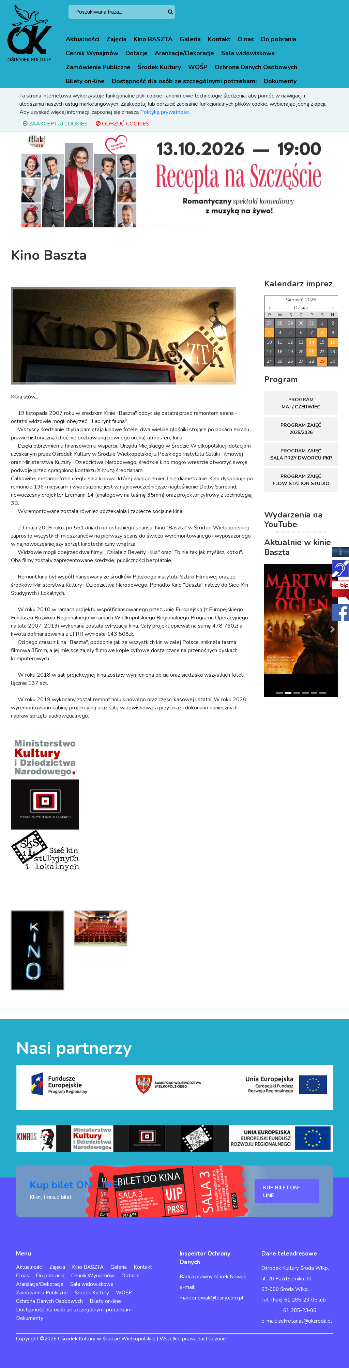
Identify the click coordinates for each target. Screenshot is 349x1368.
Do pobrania (278, 39)
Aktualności (82, 39)
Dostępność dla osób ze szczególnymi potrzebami (184, 81)
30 (301, 323)
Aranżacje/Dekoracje (184, 53)
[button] (26, 181)
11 (279, 342)
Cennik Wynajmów (92, 53)
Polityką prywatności (164, 112)
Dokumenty (280, 81)
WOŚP (198, 67)
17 (269, 352)
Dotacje (136, 53)
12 (290, 342)
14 (311, 342)
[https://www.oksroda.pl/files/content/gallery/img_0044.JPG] (37, 950)
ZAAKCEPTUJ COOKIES (58, 123)
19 (290, 352)
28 (279, 323)
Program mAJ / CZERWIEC (301, 403)
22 (322, 352)
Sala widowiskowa (248, 53)
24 (269, 361)
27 (269, 323)
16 (332, 342)
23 (332, 352)
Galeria (190, 39)
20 (301, 352)
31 (311, 323)
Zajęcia (116, 39)
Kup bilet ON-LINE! (75, 1185)
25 (279, 361)
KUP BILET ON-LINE (281, 1191)
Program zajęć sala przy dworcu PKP (301, 454)
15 (322, 342)
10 (269, 342)
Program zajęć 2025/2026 (300, 429)
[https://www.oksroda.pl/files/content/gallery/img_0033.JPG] (100, 928)
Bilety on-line (85, 81)
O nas (246, 39)
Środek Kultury (159, 67)
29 (290, 323)
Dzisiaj (301, 307)
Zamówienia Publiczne (98, 67)
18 (279, 352)
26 (290, 361)
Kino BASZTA (153, 39)
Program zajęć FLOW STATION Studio (301, 480)
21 (311, 352)
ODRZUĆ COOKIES (125, 123)
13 (301, 342)
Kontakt (219, 39)
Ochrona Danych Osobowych (256, 67)
